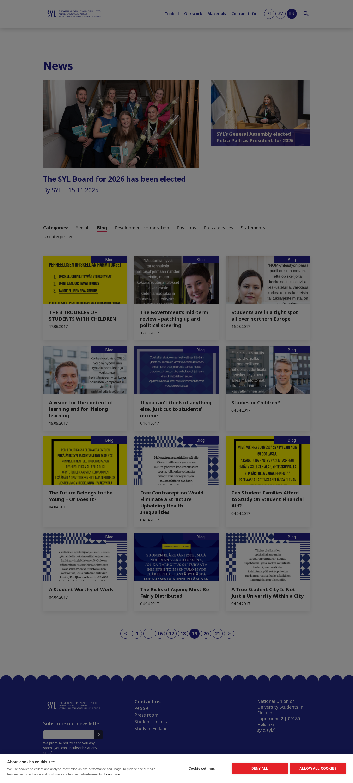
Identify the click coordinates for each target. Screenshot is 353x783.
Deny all (259, 768)
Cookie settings (202, 768)
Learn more (112, 774)
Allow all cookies (317, 768)
